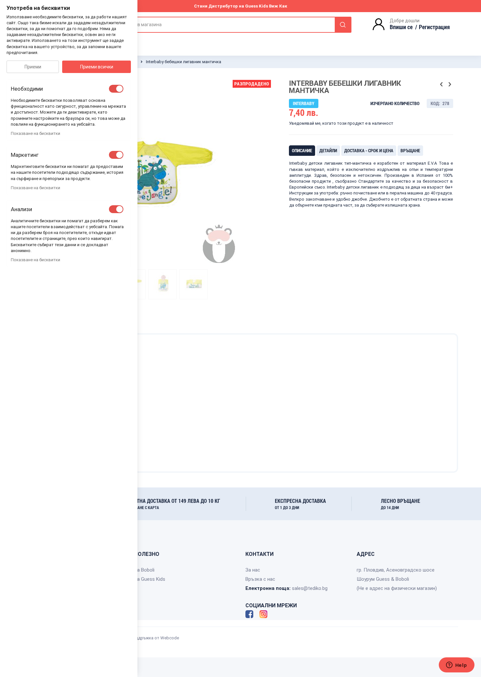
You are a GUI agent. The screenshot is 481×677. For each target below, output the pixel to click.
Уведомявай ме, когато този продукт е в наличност (341, 123)
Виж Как (278, 6)
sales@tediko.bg (310, 588)
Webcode (169, 637)
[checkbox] (116, 89)
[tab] (302, 150)
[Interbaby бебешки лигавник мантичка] (162, 284)
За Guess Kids (149, 579)
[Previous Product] (441, 84)
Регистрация (434, 27)
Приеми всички (96, 66)
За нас (252, 570)
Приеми (33, 66)
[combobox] (230, 25)
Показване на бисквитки (35, 133)
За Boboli (144, 570)
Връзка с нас (260, 579)
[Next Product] (449, 84)
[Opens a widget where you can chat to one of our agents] (456, 665)
